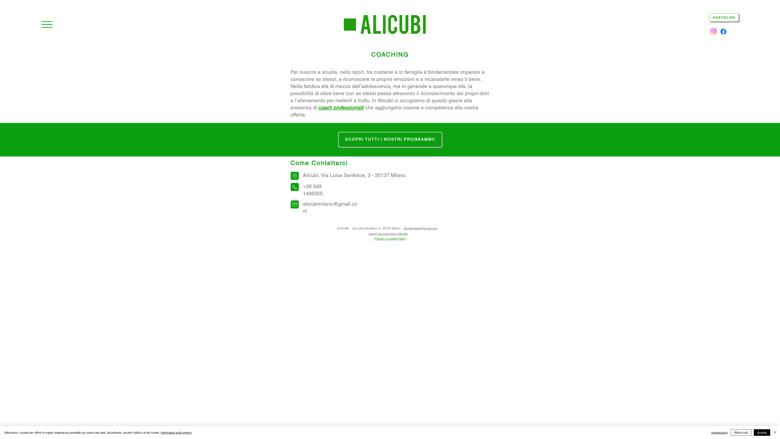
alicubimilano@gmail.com (421, 228)
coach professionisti (341, 108)
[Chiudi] (775, 432)
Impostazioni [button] (719, 432)
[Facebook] (723, 32)
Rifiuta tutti (741, 432)
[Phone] (295, 176)
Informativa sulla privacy (176, 432)
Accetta (762, 432)
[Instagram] (713, 32)
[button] (47, 24)
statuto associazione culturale (388, 234)
